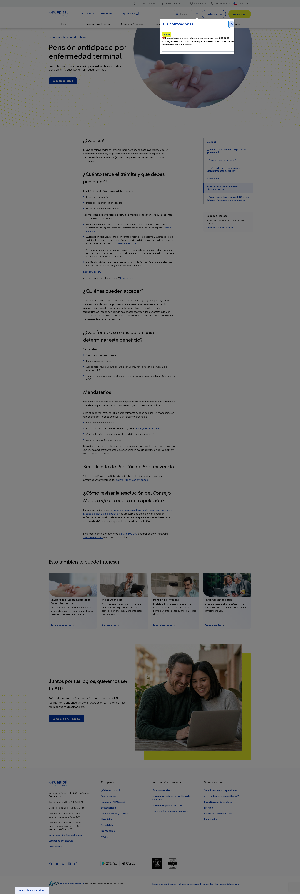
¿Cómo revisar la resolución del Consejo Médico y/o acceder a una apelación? (228, 198)
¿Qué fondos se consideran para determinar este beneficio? (224, 169)
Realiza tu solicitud (93, 272)
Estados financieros (162, 790)
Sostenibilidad (108, 808)
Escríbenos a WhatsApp (61, 841)
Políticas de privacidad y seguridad (195, 884)
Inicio (64, 24)
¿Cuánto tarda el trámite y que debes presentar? (227, 151)
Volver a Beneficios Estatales (69, 37)
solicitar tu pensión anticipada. (132, 480)
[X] (63, 864)
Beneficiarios (210, 819)
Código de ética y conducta (115, 813)
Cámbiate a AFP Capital (219, 227)
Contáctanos (222, 3)
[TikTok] (76, 864)
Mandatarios (214, 179)
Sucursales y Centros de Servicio (65, 835)
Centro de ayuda (146, 3)
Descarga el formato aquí (147, 428)
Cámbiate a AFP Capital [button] (98, 24)
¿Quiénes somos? (110, 790)
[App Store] (128, 863)
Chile (241, 3)
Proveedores (108, 831)
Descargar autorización (128, 243)
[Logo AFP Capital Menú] (62, 14)
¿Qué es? (212, 142)
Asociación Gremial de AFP (218, 813)
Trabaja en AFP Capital (113, 802)
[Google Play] (109, 863)
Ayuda (104, 837)
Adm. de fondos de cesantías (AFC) (222, 796)
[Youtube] (57, 864)
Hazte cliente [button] (214, 14)
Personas (86, 13)
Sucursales (200, 3)
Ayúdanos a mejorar (33, 890)
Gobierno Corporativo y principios (170, 811)
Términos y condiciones (164, 884)
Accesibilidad (173, 3)
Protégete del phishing (227, 884)
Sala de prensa (108, 796)
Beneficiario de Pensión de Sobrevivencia (222, 188)
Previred (208, 808)
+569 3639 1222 (93, 537)
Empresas (106, 13)
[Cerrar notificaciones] (231, 24)
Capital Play (128, 13)
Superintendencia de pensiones (220, 790)
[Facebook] (50, 864)
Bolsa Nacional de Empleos (218, 802)
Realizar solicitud (62, 81)
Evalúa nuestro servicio (72, 884)
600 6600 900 (129, 534)
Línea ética (106, 819)
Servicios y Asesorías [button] (132, 24)
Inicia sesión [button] (239, 14)
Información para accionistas (167, 805)
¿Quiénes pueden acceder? (221, 160)
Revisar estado (128, 278)
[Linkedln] (69, 864)
